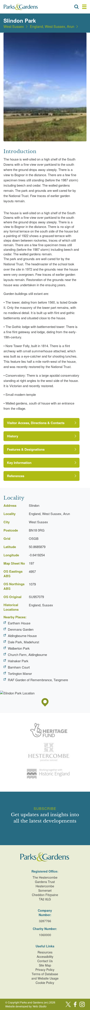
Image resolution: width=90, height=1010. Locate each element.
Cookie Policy (45, 982)
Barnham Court (19, 667)
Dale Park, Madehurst (23, 642)
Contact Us (45, 961)
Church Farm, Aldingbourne (27, 654)
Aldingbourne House (22, 635)
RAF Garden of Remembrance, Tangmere (38, 679)
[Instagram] (82, 1004)
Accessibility (45, 956)
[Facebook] (75, 1004)
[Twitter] (68, 1004)
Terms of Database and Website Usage (45, 976)
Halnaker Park (18, 661)
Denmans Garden (20, 629)
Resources (45, 952)
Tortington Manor (20, 673)
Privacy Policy (44, 969)
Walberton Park (19, 648)
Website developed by (26, 1006)
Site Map (45, 965)
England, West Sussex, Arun (52, 26)
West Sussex (13, 26)
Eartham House (19, 623)
